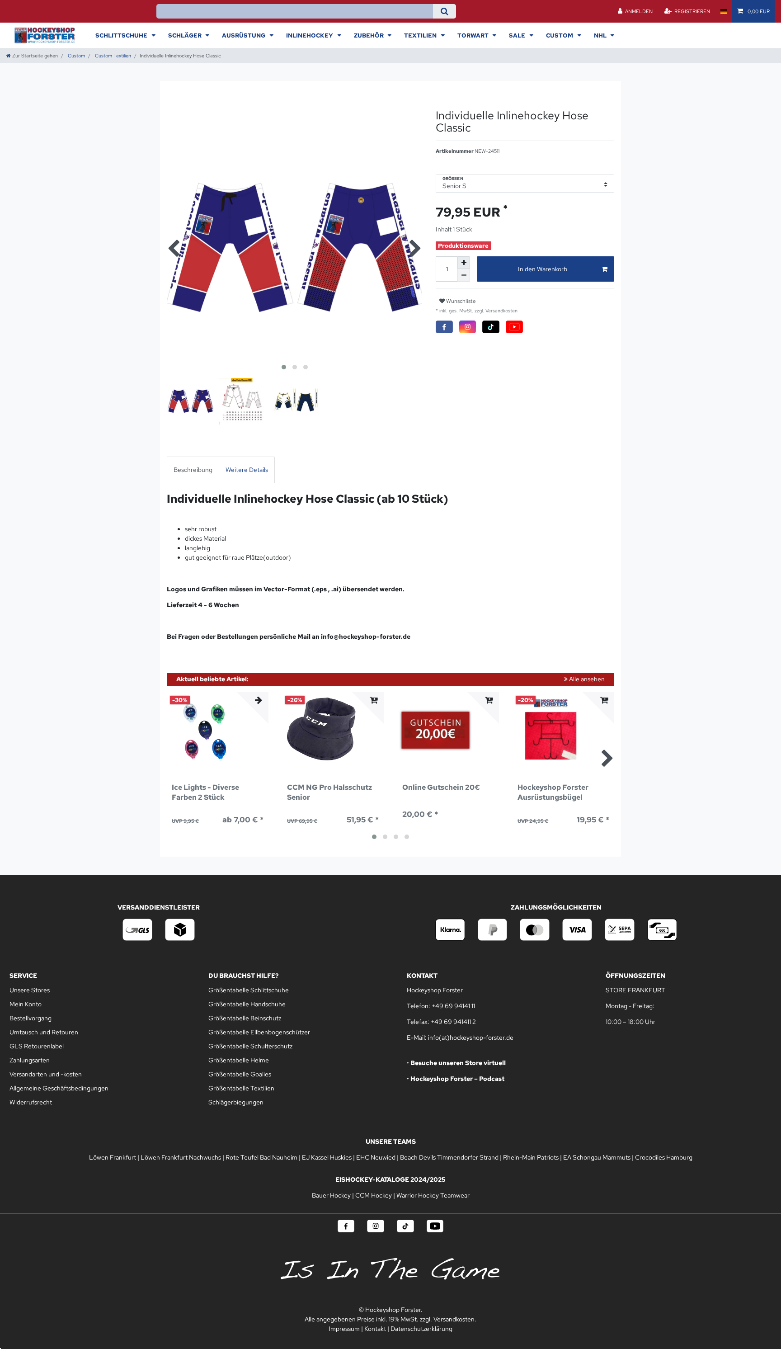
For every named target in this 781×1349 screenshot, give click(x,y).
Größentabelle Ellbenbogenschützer (259, 1032)
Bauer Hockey (331, 1195)
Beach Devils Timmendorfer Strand (449, 1157)
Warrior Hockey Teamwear (433, 1195)
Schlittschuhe (122, 35)
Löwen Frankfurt (112, 1157)
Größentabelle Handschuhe (247, 1004)
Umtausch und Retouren (43, 1032)
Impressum (344, 1329)
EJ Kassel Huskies (327, 1157)
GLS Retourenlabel (36, 1046)
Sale (518, 35)
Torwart (473, 35)
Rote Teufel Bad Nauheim (261, 1157)
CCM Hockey (373, 1195)
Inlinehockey (310, 35)
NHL (601, 35)
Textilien (421, 35)
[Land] (723, 11)
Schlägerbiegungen (235, 1102)
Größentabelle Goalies (239, 1074)
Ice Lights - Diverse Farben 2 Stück (205, 792)
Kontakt (375, 1329)
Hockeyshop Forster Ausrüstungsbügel (553, 792)
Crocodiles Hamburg (663, 1157)
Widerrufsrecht (30, 1102)
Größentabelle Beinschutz (244, 1018)
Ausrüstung (244, 35)
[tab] (193, 470)
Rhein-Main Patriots (531, 1157)
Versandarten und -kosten (45, 1074)
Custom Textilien (112, 55)
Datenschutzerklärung (421, 1329)
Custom (560, 35)
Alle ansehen (586, 679)
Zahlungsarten (29, 1060)
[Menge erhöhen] (463, 262)
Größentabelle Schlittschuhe (248, 990)
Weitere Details (247, 470)
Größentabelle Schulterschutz (250, 1046)
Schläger (185, 35)
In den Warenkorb (542, 269)
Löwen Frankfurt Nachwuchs (181, 1157)
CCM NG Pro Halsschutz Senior (329, 792)
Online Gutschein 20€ (441, 787)
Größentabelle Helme (238, 1060)
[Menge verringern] (463, 275)
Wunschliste (460, 301)
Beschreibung (193, 470)
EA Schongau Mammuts (596, 1157)
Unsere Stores (29, 990)
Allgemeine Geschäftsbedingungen (58, 1088)
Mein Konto (25, 1004)
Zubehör (369, 35)
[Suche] (444, 11)
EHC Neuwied (375, 1157)
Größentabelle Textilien (241, 1088)
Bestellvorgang (30, 1018)
